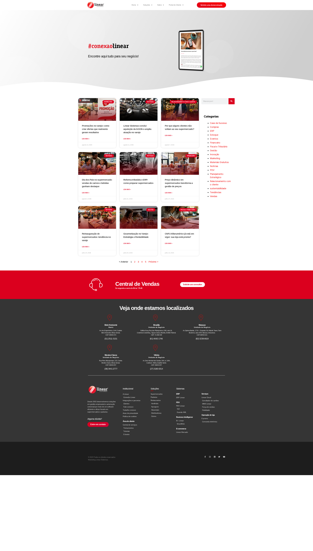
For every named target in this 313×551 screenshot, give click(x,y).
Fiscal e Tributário (218, 146)
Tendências (215, 192)
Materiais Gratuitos (219, 162)
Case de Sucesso (218, 123)
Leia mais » (85, 139)
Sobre (159, 5)
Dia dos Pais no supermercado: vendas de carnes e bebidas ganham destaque (97, 183)
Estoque (214, 135)
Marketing (215, 158)
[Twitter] (219, 457)
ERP (212, 131)
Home (134, 5)
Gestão (213, 150)
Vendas (213, 196)
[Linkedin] (215, 457)
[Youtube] (224, 457)
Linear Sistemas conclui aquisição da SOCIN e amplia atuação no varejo (137, 129)
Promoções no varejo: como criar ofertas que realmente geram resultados (95, 129)
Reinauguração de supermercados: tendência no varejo (96, 237)
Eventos (214, 138)
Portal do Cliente (175, 5)
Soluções (146, 5)
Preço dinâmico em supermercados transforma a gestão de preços (179, 183)
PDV (212, 170)
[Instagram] (210, 457)
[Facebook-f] (205, 457)
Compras (214, 127)
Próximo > (153, 262)
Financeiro (215, 142)
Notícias (214, 166)
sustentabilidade (218, 188)
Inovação (214, 154)
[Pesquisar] (232, 101)
